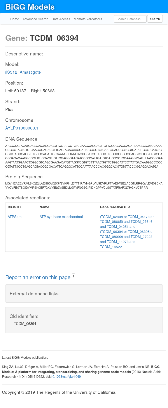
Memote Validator (87, 18)
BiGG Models (30, 6)
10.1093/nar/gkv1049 (66, 376)
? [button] (73, 276)
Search (155, 19)
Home (14, 18)
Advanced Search (35, 18)
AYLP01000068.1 (21, 128)
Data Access (61, 18)
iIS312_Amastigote (23, 72)
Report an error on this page (38, 277)
